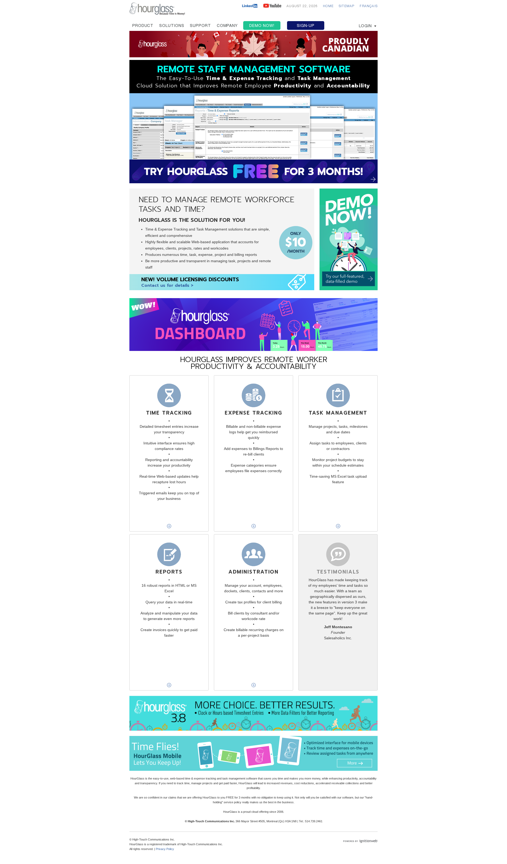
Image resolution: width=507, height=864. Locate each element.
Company (227, 26)
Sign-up (305, 26)
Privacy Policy (165, 849)
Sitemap (346, 6)
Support (200, 26)
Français (369, 6)
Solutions (171, 26)
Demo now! (261, 26)
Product (142, 26)
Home (328, 6)
